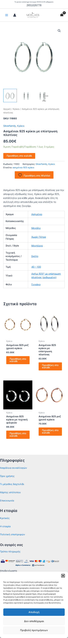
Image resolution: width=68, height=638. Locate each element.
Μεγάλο (36, 228)
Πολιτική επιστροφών (12, 534)
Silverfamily (9, 125)
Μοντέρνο (37, 245)
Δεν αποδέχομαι (34, 621)
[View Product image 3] (42, 95)
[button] (63, 575)
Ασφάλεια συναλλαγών (13, 467)
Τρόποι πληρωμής (10, 551)
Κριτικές (5, 518)
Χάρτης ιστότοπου (10, 492)
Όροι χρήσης (7, 476)
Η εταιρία (5, 526)
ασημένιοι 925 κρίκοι (23, 167)
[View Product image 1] (10, 95)
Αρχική (7, 109)
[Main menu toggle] (6, 15)
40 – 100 (36, 266)
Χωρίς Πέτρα (38, 237)
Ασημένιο (36, 214)
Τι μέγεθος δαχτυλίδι (12, 484)
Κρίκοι (16, 109)
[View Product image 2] (26, 95)
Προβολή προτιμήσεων (34, 630)
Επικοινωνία (7, 500)
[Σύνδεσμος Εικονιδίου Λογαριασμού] (14, 15)
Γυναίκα (35, 284)
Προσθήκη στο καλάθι (19, 155)
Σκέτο (34, 256)
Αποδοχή (34, 612)
